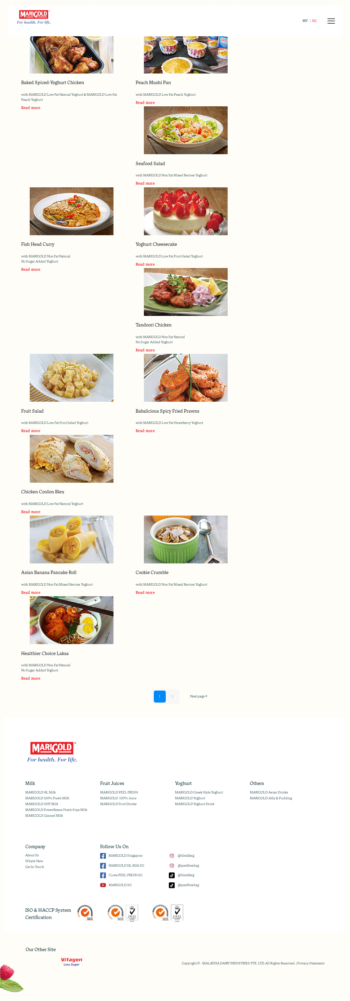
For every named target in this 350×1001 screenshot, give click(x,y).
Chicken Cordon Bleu (42, 492)
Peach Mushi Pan (153, 82)
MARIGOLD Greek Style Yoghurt (199, 792)
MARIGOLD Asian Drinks (269, 792)
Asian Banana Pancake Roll (49, 572)
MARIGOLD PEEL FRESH (119, 792)
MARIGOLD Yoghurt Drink (194, 804)
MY (305, 21)
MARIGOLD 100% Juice (118, 798)
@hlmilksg (186, 856)
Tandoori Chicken (154, 325)
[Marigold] (33, 16)
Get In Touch (34, 867)
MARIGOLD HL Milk (40, 792)
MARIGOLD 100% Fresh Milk (47, 798)
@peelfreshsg (188, 866)
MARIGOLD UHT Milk (41, 804)
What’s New (34, 861)
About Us (32, 855)
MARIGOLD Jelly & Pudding (271, 798)
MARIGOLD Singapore (126, 856)
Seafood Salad (150, 163)
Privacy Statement (310, 963)
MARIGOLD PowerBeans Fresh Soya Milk (56, 810)
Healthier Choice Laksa (45, 653)
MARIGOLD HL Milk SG (126, 866)
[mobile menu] (331, 21)
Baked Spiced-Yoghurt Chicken (52, 82)
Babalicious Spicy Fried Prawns (167, 411)
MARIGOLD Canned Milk (44, 816)
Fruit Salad (32, 411)
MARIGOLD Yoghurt (190, 798)
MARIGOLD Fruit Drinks (118, 804)
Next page (197, 696)
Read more (30, 108)
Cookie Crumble (152, 572)
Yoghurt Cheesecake (156, 244)
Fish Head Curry (37, 244)
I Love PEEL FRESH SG (126, 875)
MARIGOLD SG (120, 885)
